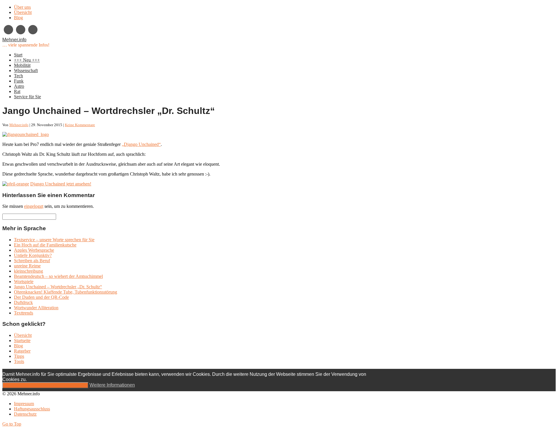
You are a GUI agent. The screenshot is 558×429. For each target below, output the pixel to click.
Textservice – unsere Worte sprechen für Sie (54, 239)
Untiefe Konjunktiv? (33, 255)
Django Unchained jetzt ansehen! (60, 183)
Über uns (22, 7)
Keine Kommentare (80, 125)
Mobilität (22, 65)
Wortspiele (23, 281)
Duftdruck (23, 302)
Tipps (19, 356)
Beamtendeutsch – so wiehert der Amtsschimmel (58, 276)
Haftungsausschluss (32, 408)
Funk (19, 80)
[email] (20, 29)
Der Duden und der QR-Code (41, 297)
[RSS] (32, 29)
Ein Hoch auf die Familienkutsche (45, 244)
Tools (19, 361)
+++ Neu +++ (27, 60)
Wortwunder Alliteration (36, 307)
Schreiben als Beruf (32, 260)
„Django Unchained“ (141, 144)
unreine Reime (27, 265)
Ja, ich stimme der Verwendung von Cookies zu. (45, 385)
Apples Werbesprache (34, 250)
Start (18, 54)
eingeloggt (33, 206)
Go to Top (11, 423)
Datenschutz (25, 414)
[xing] (8, 29)
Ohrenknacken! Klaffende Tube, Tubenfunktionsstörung (65, 291)
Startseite (22, 340)
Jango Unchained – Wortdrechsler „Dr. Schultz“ (58, 286)
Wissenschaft (26, 70)
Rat (17, 91)
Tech (18, 75)
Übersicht (23, 12)
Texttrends (23, 312)
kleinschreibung (28, 271)
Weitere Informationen (112, 384)
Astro (19, 86)
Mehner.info (14, 39)
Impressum (24, 403)
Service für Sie (27, 96)
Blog (18, 17)
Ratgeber (22, 350)
